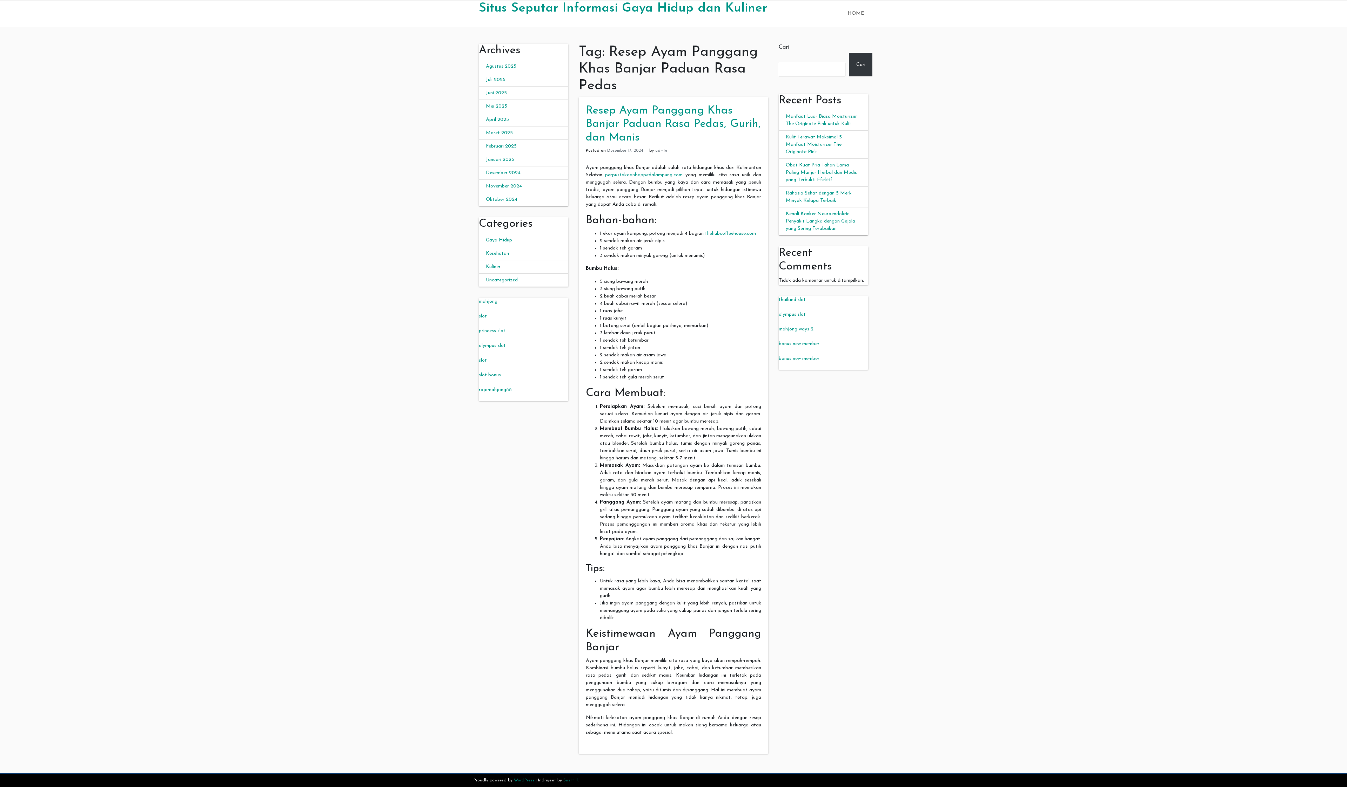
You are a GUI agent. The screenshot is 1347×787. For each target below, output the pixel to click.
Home (855, 13)
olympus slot (492, 345)
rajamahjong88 (495, 389)
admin (661, 151)
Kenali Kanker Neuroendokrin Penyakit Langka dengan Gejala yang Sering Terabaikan (820, 221)
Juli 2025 (495, 79)
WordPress (524, 780)
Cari (784, 47)
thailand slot (792, 299)
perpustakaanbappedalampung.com (644, 175)
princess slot (492, 331)
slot (483, 316)
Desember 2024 (503, 173)
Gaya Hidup (499, 240)
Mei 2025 (496, 106)
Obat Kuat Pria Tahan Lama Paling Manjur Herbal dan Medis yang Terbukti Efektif (821, 173)
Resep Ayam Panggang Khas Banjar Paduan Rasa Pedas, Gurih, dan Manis (673, 124)
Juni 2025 (496, 93)
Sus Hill (570, 780)
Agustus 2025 (501, 66)
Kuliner (493, 266)
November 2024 (504, 186)
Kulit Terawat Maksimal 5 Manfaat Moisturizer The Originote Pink (814, 145)
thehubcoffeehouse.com (730, 233)
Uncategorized (502, 280)
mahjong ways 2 (796, 329)
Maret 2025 (499, 133)
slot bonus (490, 375)
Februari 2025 (501, 146)
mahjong (488, 301)
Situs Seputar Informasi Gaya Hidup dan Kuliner (623, 8)
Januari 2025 (500, 159)
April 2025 (497, 119)
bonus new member (799, 344)
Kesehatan (497, 253)
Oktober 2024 (501, 199)
